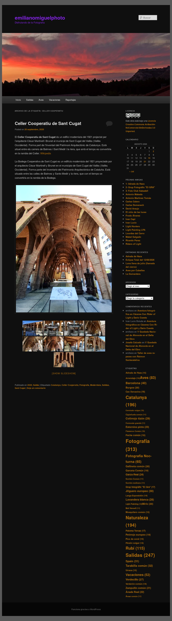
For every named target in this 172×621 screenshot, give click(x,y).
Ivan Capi (130, 219)
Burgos (132, 387)
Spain (132, 561)
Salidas (29, 99)
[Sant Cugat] (33, 328)
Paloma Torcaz (135, 530)
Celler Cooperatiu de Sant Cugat (48, 123)
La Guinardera (133, 273)
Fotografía (84, 384)
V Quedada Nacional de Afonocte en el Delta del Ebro (141, 335)
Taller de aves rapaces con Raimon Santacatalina (140, 356)
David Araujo (132, 208)
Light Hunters (133, 226)
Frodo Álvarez (133, 215)
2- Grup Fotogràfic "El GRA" (140, 187)
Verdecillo (135, 579)
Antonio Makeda (134, 194)
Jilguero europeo (140, 491)
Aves (41, 99)
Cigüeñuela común (136, 414)
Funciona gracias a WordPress (86, 609)
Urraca (131, 570)
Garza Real (135, 474)
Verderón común (136, 583)
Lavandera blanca (140, 499)
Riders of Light (133, 243)
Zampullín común (138, 588)
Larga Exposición (136, 495)
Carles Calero (133, 201)
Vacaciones (54, 99)
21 (145, 161)
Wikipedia (45, 153)
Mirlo (147, 503)
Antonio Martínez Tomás (138, 198)
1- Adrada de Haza (135, 183)
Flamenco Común (135, 431)
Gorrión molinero (135, 482)
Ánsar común (133, 596)
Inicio (18, 99)
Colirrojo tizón (138, 418)
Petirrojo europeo (138, 534)
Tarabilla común (139, 566)
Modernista (95, 384)
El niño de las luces (136, 212)
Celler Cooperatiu (70, 384)
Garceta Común (137, 470)
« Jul (131, 171)
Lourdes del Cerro (135, 233)
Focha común (135, 435)
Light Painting (134, 504)
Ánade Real (135, 592)
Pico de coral (135, 538)
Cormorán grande (135, 423)
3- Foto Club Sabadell (137, 190)
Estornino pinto (137, 427)
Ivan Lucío (131, 222)
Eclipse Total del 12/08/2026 (140, 259)
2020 (29, 384)
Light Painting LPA (135, 229)
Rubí (135, 548)
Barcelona (136, 383)
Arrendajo (133, 378)
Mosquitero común (137, 512)
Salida (36, 384)
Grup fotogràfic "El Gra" (140, 486)
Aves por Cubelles (135, 270)
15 (149, 157)
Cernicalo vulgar (135, 410)
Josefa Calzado (133, 342)
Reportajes (71, 99)
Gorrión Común (134, 478)
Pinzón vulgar (135, 542)
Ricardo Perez (133, 240)
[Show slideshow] (64, 373)
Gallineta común (138, 466)
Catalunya (56, 384)
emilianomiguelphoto (40, 17)
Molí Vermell (133, 508)
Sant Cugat (20, 387)
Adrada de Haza (134, 256)
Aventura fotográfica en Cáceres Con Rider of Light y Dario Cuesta (140, 314)
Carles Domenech (135, 205)
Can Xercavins (135, 391)
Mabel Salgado (133, 236)
